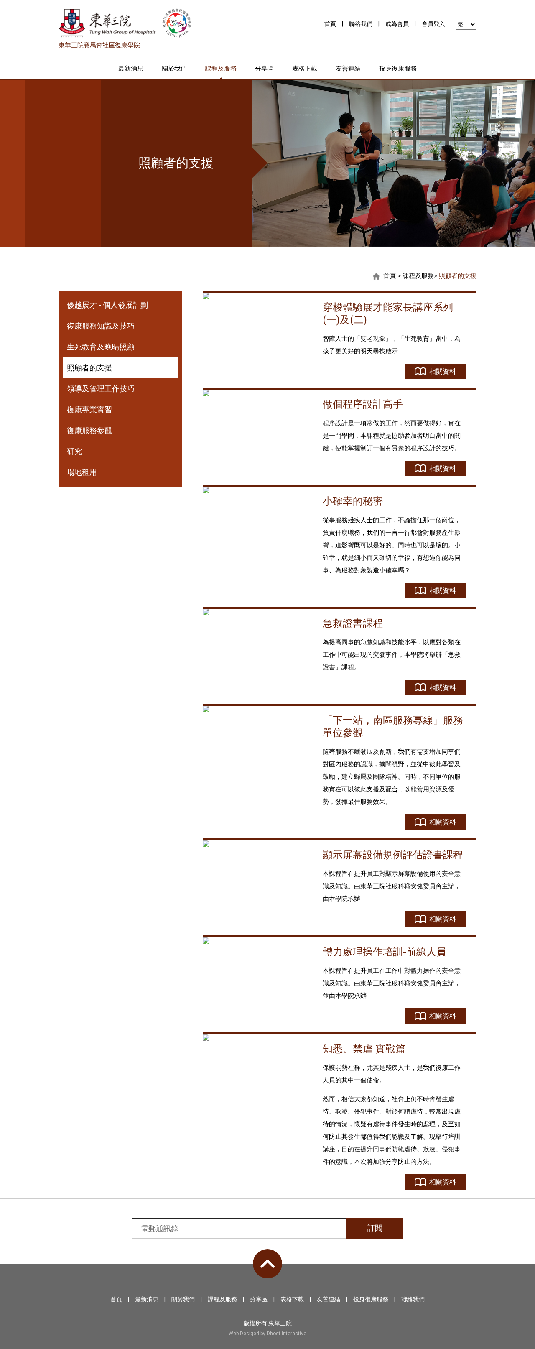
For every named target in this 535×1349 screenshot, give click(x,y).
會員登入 (433, 23)
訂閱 (374, 1228)
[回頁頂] (267, 1263)
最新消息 (130, 68)
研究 (74, 451)
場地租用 (82, 472)
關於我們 (174, 68)
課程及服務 (221, 68)
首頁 (330, 23)
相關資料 (442, 371)
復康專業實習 (89, 409)
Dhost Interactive (286, 1333)
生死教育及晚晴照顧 (101, 346)
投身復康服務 (398, 68)
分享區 (264, 68)
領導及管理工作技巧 (101, 388)
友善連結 (348, 68)
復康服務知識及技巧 (101, 325)
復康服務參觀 (89, 430)
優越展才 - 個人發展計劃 (107, 305)
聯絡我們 (360, 23)
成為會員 (397, 23)
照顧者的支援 (457, 276)
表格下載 (304, 68)
